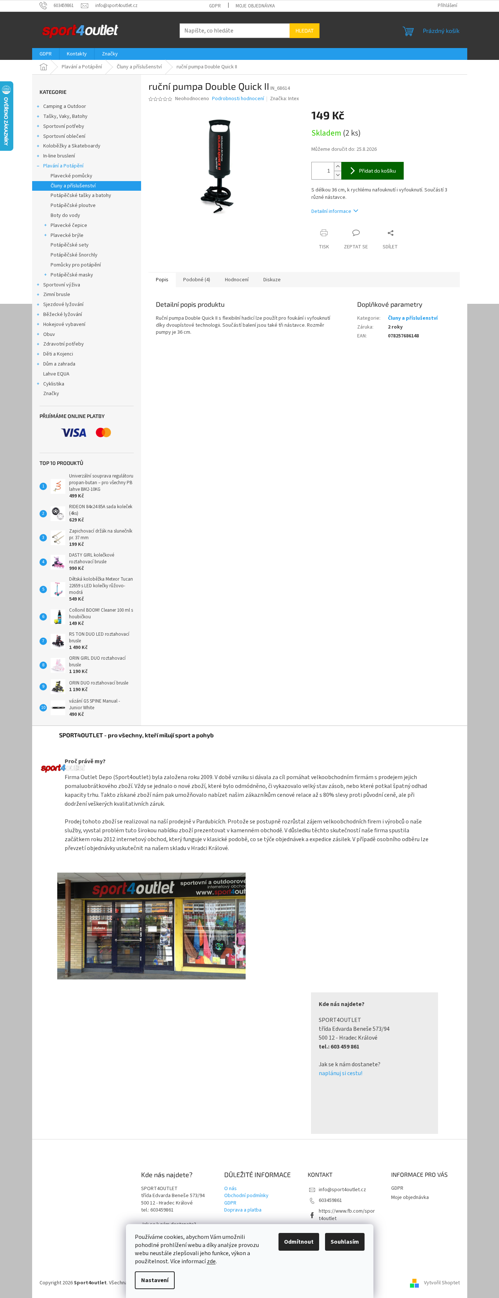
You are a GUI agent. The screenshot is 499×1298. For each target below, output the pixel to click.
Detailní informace (331, 211)
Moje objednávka (255, 6)
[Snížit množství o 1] (337, 175)
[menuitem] (45, 54)
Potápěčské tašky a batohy (81, 195)
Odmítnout (299, 1242)
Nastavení (154, 1280)
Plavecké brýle (67, 235)
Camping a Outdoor (64, 106)
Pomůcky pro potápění (76, 265)
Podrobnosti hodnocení (238, 98)
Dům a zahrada (59, 364)
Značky (51, 393)
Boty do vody (65, 215)
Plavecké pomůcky (71, 176)
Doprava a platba (243, 1210)
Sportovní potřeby (63, 126)
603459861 (330, 1200)
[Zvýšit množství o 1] (337, 166)
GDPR (215, 6)
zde (211, 1261)
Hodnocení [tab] (237, 279)
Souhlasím (345, 1242)
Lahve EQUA (56, 374)
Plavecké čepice (69, 225)
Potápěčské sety (70, 245)
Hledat (304, 30)
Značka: (284, 98)
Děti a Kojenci (58, 354)
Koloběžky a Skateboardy (71, 146)
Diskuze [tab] (272, 279)
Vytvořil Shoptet (442, 1283)
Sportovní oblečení (64, 136)
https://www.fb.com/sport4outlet (347, 1214)
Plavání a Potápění (63, 166)
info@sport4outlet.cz (342, 1189)
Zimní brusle (56, 294)
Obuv (49, 334)
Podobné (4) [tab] (196, 279)
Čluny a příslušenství (73, 186)
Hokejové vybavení (64, 324)
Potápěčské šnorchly (74, 255)
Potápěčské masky (72, 275)
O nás (230, 1188)
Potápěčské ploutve (73, 205)
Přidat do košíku (377, 170)
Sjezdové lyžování (63, 304)
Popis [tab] (162, 279)
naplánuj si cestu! (340, 1073)
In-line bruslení (59, 156)
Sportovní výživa (61, 285)
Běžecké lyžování (62, 314)
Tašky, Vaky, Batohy (65, 116)
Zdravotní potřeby (63, 344)
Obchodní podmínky (246, 1195)
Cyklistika (53, 384)
